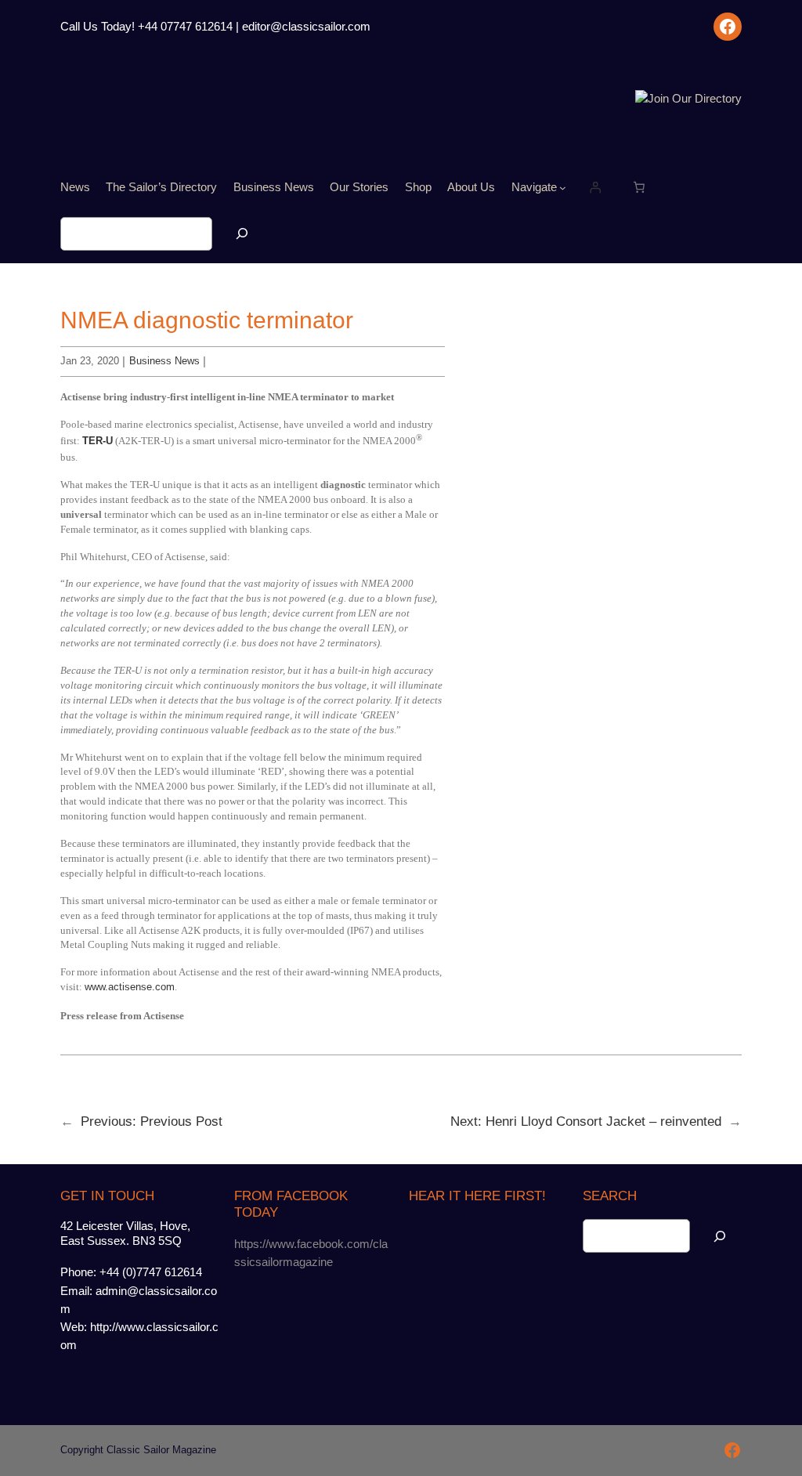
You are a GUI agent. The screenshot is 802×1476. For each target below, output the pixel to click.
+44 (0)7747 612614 (150, 1272)
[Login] (595, 187)
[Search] (242, 234)
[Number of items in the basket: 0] (639, 187)
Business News (164, 361)
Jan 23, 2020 (89, 361)
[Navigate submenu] (562, 187)
